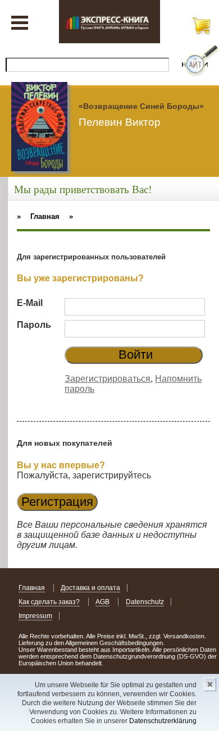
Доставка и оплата (90, 588)
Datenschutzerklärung (163, 721)
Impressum (35, 616)
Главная (32, 588)
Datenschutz (145, 602)
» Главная (38, 216)
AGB (102, 602)
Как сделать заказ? (49, 602)
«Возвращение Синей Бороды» (141, 106)
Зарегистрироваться (107, 378)
